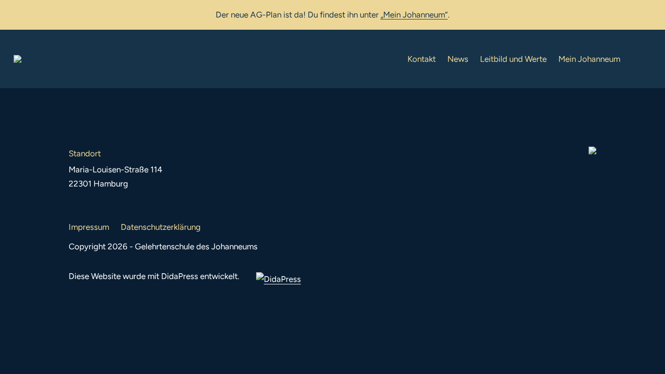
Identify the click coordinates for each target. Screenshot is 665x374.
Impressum (89, 227)
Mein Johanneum (589, 59)
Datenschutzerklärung (161, 227)
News (457, 59)
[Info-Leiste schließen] (650, 13)
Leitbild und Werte (513, 59)
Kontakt (421, 59)
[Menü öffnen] (643, 59)
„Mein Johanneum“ (414, 14)
